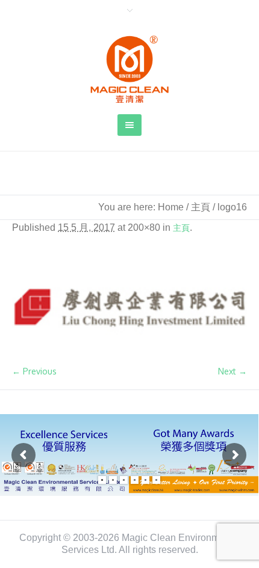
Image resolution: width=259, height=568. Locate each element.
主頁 (200, 207)
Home (171, 207)
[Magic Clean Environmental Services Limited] (129, 69)
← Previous (34, 371)
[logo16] (129, 306)
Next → (232, 371)
